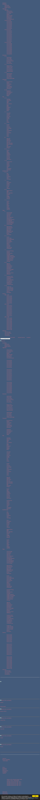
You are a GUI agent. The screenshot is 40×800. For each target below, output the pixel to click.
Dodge (8, 117)
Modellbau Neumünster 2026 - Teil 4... (14, 783)
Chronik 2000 (9, 54)
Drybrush (8, 242)
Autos (3, 767)
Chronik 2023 (9, 25)
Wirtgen (8, 208)
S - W (6, 72)
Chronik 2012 (9, 38)
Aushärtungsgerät (10, 221)
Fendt (8, 174)
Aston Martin (9, 103)
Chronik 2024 (9, 23)
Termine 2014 (9, 311)
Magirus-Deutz (9, 190)
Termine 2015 (9, 310)
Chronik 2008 (9, 44)
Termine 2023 (9, 299)
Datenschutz (4, 792)
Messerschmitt (9, 144)
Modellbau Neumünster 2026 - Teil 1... (14, 785)
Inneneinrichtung (10, 250)
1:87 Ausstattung (8, 333)
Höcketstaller (9, 86)
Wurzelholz (9, 292)
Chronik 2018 (9, 32)
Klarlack (8, 252)
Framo (8, 122)
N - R (5, 149)
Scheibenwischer (10, 277)
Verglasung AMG (10, 288)
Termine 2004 (9, 323)
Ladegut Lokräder (10, 257)
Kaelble (8, 183)
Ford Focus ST (9, 67)
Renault (8, 158)
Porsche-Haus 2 (10, 70)
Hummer (8, 127)
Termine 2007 (9, 320)
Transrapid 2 (9, 76)
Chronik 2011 (9, 40)
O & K (8, 195)
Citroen (8, 115)
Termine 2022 (9, 300)
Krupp (8, 186)
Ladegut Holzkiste (10, 255)
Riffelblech (9, 274)
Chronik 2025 (9, 22)
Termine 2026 (9, 296)
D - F (5, 235)
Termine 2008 (9, 319)
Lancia (8, 131)
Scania (8, 201)
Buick (8, 110)
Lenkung (8, 261)
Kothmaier (9, 88)
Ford (7, 121)
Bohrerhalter (9, 232)
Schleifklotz (9, 278)
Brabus (8, 108)
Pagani (8, 152)
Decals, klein (9, 238)
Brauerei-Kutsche (10, 60)
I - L (5, 180)
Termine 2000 (9, 328)
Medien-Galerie (8, 7)
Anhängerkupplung (10, 219)
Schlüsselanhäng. (10, 279)
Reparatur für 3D (10, 272)
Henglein (8, 85)
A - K (5, 80)
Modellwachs (9, 267)
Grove (8, 175)
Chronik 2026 (9, 21)
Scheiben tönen (10, 276)
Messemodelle (9, 15)
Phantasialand (9, 92)
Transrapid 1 (9, 74)
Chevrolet (8, 113)
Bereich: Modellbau (6, 759)
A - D (5, 56)
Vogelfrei (4, 773)
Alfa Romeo (9, 100)
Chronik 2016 (9, 34)
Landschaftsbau (10, 260)
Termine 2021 (9, 301)
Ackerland (9, 215)
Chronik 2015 (9, 35)
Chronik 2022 (9, 26)
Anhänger (9, 99)
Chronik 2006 (9, 47)
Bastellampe (9, 228)
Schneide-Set (9, 281)
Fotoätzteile (9, 248)
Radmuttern (9, 270)
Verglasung (9, 286)
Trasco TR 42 (9, 77)
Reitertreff (4, 769)
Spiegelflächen (9, 282)
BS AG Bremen (9, 81)
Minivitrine (9, 264)
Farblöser (8, 245)
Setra (8, 202)
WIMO (8, 95)
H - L (5, 123)
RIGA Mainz (9, 93)
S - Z (5, 199)
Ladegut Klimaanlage (11, 256)
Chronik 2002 (9, 51)
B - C (5, 225)
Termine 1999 (9, 329)
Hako (8, 177)
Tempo (8, 205)
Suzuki (8, 164)
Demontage (9, 240)
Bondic (8, 233)
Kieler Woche (9, 87)
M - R (6, 189)
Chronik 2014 (9, 36)
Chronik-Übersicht (10, 19)
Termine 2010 (9, 315)
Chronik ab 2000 (8, 42)
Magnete (8, 263)
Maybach (8, 139)
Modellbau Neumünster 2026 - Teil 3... (14, 781)
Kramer (8, 184)
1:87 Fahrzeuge (7, 332)
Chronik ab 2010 (8, 29)
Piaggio (8, 196)
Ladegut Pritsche (10, 259)
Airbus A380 (9, 58)
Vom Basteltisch (10, 12)
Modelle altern (9, 266)
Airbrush (8, 216)
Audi (7, 105)
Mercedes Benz (10, 143)
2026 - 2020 (7, 294)
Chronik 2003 (9, 50)
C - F (5, 111)
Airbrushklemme (10, 217)
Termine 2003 (9, 325)
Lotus (8, 136)
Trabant (8, 165)
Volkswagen (9, 168)
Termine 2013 (9, 312)
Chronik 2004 (9, 49)
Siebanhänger (9, 73)
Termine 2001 (9, 327)
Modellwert (9, 268)
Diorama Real (9, 63)
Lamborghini (9, 130)
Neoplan (8, 194)
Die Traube (9, 62)
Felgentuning (9, 247)
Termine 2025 (9, 297)
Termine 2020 (9, 303)
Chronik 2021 (9, 27)
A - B (5, 98)
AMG (8, 102)
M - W (6, 89)
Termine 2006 (9, 321)
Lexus (8, 133)
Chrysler (8, 114)
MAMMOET (9, 91)
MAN (8, 191)
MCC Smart (9, 140)
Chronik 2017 (9, 33)
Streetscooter (9, 161)
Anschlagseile (9, 220)
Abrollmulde (9, 57)
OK (35, 796)
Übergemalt (9, 283)
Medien (8, 14)
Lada (8, 129)
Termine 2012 (9, 313)
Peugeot (8, 153)
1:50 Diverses (7, 335)
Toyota (8, 166)
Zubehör (8, 209)
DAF (7, 173)
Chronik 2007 (9, 45)
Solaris (8, 203)
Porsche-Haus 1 (10, 69)
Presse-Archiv (5, 794)
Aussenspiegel (9, 224)
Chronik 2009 (9, 43)
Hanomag (9, 179)
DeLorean (9, 116)
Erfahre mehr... (31, 798)
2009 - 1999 (7, 316)
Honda (8, 124)
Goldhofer (9, 176)
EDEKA (8, 83)
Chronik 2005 (9, 48)
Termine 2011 (9, 314)
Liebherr (8, 188)
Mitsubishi (9, 146)
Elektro (8, 244)
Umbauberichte (10, 284)
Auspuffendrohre (10, 223)
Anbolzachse (9, 218)
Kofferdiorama (9, 253)
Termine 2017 (9, 307)
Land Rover (9, 132)
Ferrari (8, 118)
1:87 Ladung (7, 334)
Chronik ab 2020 (8, 20)
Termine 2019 (9, 305)
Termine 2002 (9, 326)
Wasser (8, 291)
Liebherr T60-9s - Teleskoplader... (13, 780)
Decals (8, 237)
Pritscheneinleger (10, 269)
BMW (8, 106)
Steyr (8, 204)
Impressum (7, 5)
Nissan (8, 150)
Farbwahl (8, 246)
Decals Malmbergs (10, 239)
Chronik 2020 (9, 28)
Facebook (28, 337)
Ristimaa (8, 94)
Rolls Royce (9, 159)
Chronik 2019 (9, 30)
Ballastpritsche (9, 227)
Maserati (8, 138)
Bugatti (8, 109)
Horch (8, 125)
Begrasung (9, 230)
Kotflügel (8, 254)
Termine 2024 (9, 298)
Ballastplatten (9, 226)
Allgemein (6, 10)
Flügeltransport (10, 66)
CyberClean (9, 234)
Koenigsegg (9, 128)
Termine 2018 (9, 306)
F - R (5, 64)
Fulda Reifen (9, 84)
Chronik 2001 (9, 52)
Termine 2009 (9, 318)
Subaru (8, 162)
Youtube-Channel (21, 337)
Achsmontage (9, 212)
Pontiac (8, 155)
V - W (6, 285)
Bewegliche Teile (10, 231)
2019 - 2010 (7, 304)
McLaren (8, 142)
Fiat (7, 120)
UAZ (7, 167)
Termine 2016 (9, 308)
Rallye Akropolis (10, 71)
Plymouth (8, 154)
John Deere (9, 182)
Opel (7, 151)
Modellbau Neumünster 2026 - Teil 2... (14, 784)
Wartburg (8, 169)
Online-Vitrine (7, 6)
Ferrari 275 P (9, 65)
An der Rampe (9, 59)
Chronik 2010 (9, 41)
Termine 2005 (9, 322)
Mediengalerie (5, 770)
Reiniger (8, 271)
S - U (5, 275)
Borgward (9, 107)
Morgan (8, 147)
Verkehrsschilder (10, 289)
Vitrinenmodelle (10, 290)
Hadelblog (4, 771)
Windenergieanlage (10, 78)
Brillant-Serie (9, 16)
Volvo (8, 206)
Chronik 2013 (9, 37)
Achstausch (9, 213)
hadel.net (4, 758)
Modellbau (4, 768)
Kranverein (9, 13)
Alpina (8, 101)
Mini (7, 145)
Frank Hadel (12, 337)
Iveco (8, 181)
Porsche (8, 157)
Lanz (7, 187)
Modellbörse (9, 18)
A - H (5, 172)
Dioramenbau (9, 241)
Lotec (8, 135)
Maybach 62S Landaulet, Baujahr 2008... (14, 779)
